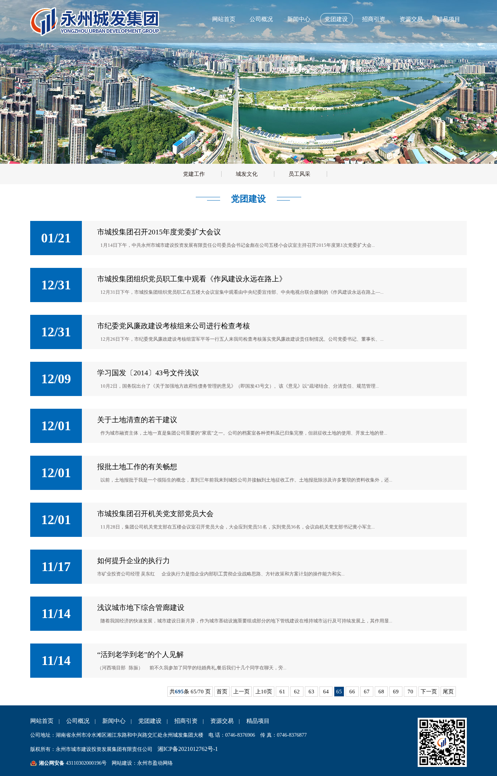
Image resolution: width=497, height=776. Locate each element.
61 (282, 691)
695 (179, 691)
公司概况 (261, 19)
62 (297, 691)
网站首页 (223, 19)
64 (326, 691)
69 (395, 691)
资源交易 (411, 19)
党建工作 (194, 174)
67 (366, 691)
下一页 (429, 691)
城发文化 (247, 174)
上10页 (263, 691)
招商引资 (373, 19)
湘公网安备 (51, 763)
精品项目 (448, 19)
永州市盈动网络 (155, 763)
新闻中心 (298, 19)
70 (410, 691)
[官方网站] (96, 34)
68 (381, 691)
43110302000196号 (85, 763)
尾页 (448, 691)
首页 (221, 691)
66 (352, 691)
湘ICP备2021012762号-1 (188, 749)
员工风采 (299, 174)
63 (311, 691)
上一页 (241, 691)
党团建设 (336, 19)
